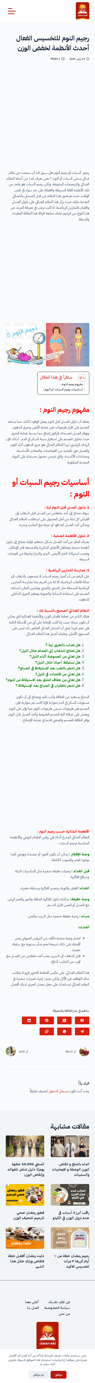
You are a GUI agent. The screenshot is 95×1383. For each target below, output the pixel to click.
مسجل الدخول (58, 1091)
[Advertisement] (47, 117)
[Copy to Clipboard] (47, 1031)
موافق (58, 1375)
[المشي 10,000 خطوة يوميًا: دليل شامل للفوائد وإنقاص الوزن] (25, 1146)
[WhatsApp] (64, 1031)
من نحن (64, 1313)
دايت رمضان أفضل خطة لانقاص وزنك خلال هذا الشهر (26, 1261)
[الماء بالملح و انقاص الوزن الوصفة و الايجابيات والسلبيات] (70, 1146)
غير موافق (38, 1375)
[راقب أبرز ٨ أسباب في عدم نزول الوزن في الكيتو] (70, 1195)
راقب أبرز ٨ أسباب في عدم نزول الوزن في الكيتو (71, 1215)
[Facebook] (82, 1020)
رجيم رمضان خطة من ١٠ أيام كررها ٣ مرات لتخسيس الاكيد (72, 1261)
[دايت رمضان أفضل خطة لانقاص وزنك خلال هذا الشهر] (25, 1238)
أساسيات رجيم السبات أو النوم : (63, 389)
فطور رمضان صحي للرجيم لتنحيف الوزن (28, 1215)
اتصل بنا (33, 1307)
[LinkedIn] (29, 1020)
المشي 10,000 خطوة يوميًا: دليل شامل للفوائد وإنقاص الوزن (25, 1169)
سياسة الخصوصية (57, 1307)
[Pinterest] (47, 1020)
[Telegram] (82, 1031)
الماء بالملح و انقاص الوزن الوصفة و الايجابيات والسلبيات (70, 1169)
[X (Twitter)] (64, 1020)
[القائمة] (12, 11)
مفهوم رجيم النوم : (71, 384)
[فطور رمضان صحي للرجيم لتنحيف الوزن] (25, 1195)
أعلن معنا (32, 1302)
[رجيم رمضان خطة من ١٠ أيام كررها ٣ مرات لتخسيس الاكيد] (70, 1238)
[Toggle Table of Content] (80, 378)
